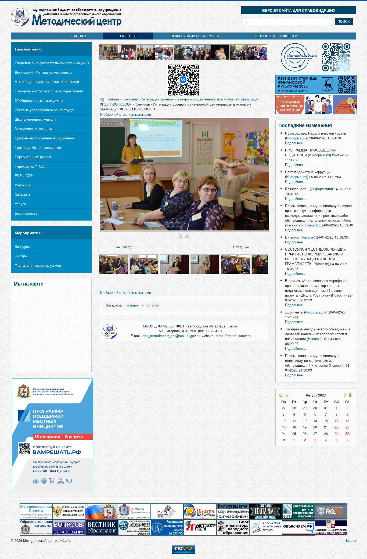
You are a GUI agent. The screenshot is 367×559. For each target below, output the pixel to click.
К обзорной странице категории (125, 114)
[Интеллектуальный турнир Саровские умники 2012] (220, 51)
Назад (127, 246)
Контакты (22, 194)
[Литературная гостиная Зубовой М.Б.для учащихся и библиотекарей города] (108, 51)
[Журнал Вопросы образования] (69, 527)
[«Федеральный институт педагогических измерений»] (298, 511)
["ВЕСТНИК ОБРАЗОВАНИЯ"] (101, 527)
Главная (78, 35)
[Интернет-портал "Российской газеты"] (331, 511)
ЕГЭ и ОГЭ (24, 175)
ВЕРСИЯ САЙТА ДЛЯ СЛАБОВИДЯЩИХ (298, 10)
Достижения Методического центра (43, 72)
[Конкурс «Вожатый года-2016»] (146, 51)
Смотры (21, 255)
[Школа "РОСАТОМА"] (200, 511)
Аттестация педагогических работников (47, 81)
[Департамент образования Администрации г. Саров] (315, 57)
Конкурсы (22, 246)
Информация (296, 137)
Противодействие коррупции (38, 147)
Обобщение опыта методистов (39, 100)
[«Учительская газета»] (200, 527)
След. (238, 246)
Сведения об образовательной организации (50, 62)
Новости (312, 225)
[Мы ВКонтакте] (183, 79)
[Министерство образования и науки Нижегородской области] (134, 511)
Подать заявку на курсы (195, 35)
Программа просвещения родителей (44, 137)
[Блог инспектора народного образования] (233, 527)
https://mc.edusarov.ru (233, 335)
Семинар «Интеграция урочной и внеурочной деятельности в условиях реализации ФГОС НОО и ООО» (179, 101)
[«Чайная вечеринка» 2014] (127, 51)
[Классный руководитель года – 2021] (201, 51)
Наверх (350, 540)
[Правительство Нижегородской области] (101, 511)
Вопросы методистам (275, 35)
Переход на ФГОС (29, 166)
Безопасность (26, 213)
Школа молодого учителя (35, 119)
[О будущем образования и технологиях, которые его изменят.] (265, 511)
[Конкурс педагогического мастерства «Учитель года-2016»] (164, 51)
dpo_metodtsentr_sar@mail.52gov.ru (171, 335)
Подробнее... (295, 142)
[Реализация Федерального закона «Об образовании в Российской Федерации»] (167, 527)
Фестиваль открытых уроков (38, 265)
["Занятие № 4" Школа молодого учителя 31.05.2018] (183, 51)
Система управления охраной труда (44, 109)
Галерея (128, 35)
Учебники (22, 184)
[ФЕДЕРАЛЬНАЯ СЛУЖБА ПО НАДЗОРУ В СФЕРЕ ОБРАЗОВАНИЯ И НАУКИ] (68, 511)
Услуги (20, 203)
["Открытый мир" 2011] (239, 51)
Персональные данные (33, 156)
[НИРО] (167, 511)
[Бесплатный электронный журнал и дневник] (36, 527)
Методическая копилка (33, 128)
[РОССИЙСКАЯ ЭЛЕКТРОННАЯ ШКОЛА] (265, 527)
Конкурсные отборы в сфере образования (49, 90)
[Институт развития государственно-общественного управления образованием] (232, 511)
